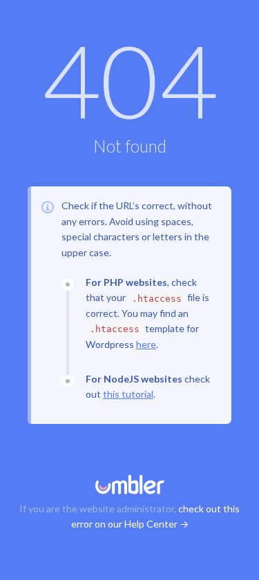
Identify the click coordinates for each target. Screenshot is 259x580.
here (146, 344)
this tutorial (128, 394)
